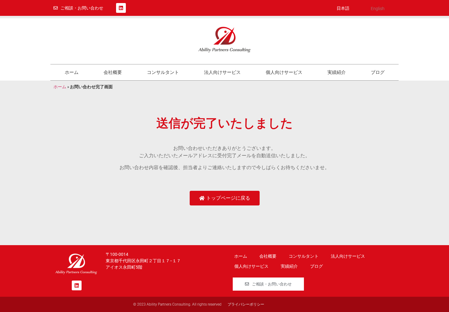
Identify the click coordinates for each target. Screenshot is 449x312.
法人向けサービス (222, 72)
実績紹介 (336, 72)
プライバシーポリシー (246, 304)
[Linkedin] (121, 8)
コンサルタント (163, 72)
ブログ (378, 72)
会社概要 (113, 72)
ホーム (71, 72)
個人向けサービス (284, 72)
